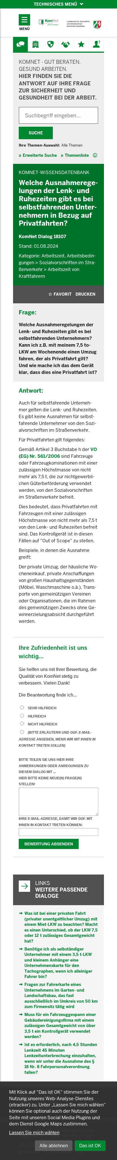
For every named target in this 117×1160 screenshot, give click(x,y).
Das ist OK (90, 1146)
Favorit (63, 294)
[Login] (96, 44)
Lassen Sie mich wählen (34, 1133)
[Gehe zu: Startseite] (48, 22)
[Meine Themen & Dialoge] (81, 44)
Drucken (85, 294)
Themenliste (77, 155)
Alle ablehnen (53, 1146)
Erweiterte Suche (40, 155)
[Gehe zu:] (20, 44)
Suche (36, 133)
